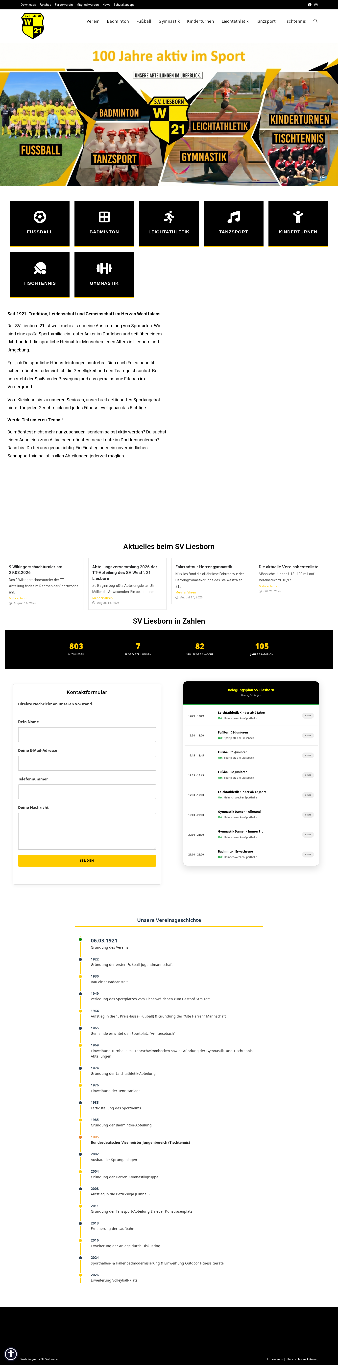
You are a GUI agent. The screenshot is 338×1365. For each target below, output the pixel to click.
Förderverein (64, 4)
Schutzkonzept (124, 4)
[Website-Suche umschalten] (315, 21)
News (106, 4)
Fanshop (45, 4)
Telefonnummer (33, 778)
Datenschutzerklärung (302, 1359)
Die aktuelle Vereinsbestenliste (288, 566)
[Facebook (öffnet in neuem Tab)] (310, 4)
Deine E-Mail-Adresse (37, 750)
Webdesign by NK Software (39, 1359)
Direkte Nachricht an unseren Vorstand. (55, 703)
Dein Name (28, 721)
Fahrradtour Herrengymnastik (203, 566)
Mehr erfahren (19, 598)
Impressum (275, 1359)
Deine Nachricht (33, 807)
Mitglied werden (87, 4)
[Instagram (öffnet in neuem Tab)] (315, 4)
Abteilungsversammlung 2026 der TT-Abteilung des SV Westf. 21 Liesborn (124, 572)
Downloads (28, 4)
